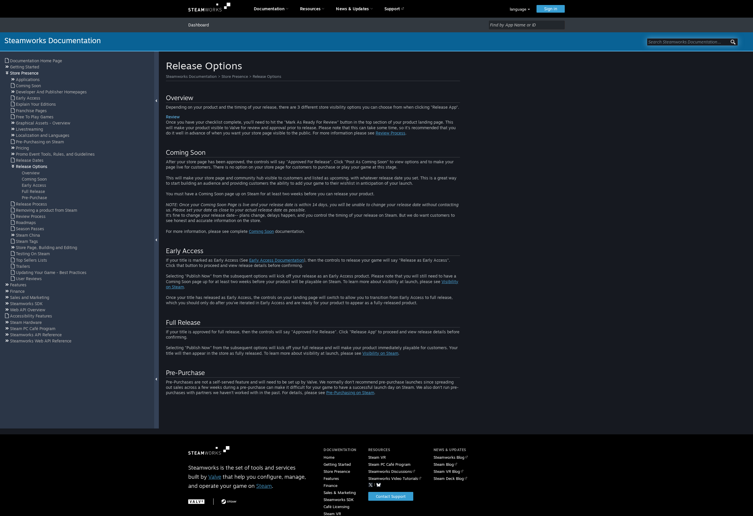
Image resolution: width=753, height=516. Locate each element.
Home (329, 457)
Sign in (550, 8)
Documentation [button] (269, 8)
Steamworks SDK (339, 499)
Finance (330, 485)
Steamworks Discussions (390, 471)
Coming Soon (261, 231)
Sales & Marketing (340, 492)
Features (331, 478)
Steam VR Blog (447, 471)
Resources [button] (310, 8)
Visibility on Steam (380, 353)
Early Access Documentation (276, 260)
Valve (214, 476)
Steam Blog (444, 464)
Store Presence (234, 76)
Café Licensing (336, 506)
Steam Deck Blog (449, 478)
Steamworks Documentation (191, 76)
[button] (520, 9)
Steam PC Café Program (389, 464)
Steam (264, 486)
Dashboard (198, 24)
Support (392, 8)
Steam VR (377, 457)
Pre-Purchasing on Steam (350, 392)
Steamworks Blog (449, 457)
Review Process (390, 132)
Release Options (267, 76)
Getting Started (337, 464)
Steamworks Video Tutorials (393, 478)
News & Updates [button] (352, 8)
